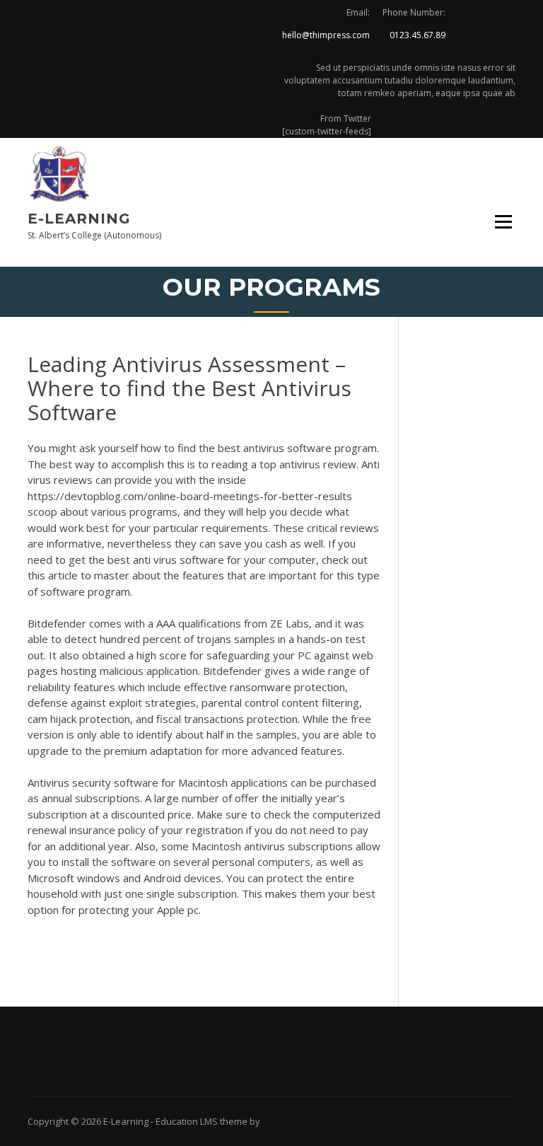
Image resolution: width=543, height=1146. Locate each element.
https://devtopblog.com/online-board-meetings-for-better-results (190, 496)
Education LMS (187, 1121)
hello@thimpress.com (326, 35)
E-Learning (79, 218)
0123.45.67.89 (417, 35)
